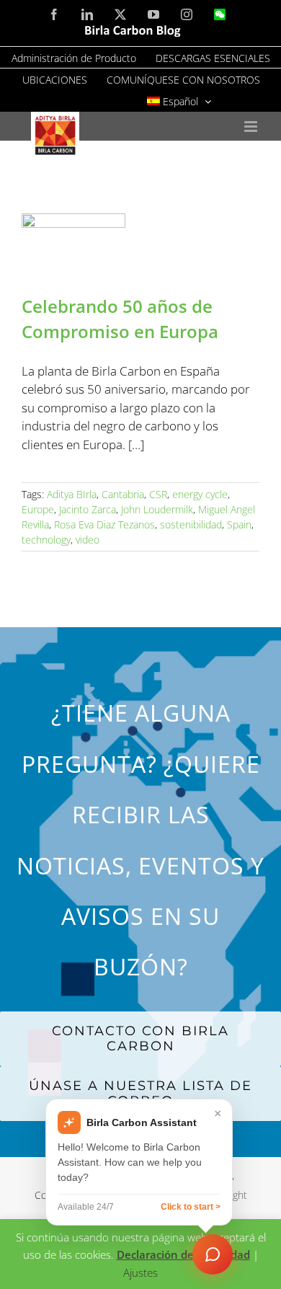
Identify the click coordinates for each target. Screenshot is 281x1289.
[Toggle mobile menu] (251, 126)
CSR (158, 494)
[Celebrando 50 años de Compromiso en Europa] (140, 246)
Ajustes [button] (140, 1272)
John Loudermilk (157, 509)
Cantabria (123, 494)
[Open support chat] (212, 1254)
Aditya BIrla (72, 494)
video (87, 539)
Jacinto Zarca (87, 509)
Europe (38, 509)
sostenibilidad (191, 524)
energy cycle (200, 494)
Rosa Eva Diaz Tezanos (104, 524)
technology (46, 539)
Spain (239, 524)
